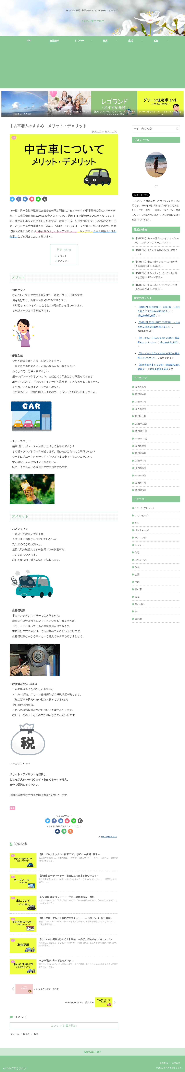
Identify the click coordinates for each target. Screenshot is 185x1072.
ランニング (140, 537)
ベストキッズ (142, 530)
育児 (137, 596)
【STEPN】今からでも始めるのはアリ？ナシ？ (156, 252)
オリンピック (142, 515)
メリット (62, 256)
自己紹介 (139, 604)
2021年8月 (140, 453)
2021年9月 (140, 446)
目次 (59, 249)
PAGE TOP (94, 1051)
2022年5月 (140, 386)
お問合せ (176, 1063)
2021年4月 (140, 482)
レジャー (139, 545)
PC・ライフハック (144, 508)
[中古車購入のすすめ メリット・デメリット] (25, 199)
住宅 (137, 552)
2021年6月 (140, 468)
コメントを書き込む (64, 1025)
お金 (137, 522)
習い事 (138, 589)
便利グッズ (140, 559)
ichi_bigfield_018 (146, 315)
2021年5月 (140, 475)
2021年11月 (141, 431)
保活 (137, 567)
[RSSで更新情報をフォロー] (70, 831)
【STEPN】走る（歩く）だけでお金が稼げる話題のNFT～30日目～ (156, 275)
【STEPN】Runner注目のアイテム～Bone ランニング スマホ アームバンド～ (157, 240)
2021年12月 (141, 423)
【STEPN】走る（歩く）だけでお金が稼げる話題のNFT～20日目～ (156, 287)
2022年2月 (140, 409)
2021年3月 (140, 490)
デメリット (63, 260)
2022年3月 (140, 401)
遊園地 (138, 618)
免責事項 (164, 1063)
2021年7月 (140, 460)
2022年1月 (140, 416)
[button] (177, 128)
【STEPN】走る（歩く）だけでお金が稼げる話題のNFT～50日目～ (156, 263)
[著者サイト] (57, 831)
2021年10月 (141, 438)
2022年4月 (140, 394)
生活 (137, 582)
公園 (137, 574)
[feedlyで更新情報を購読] (63, 831)
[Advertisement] (92, 68)
